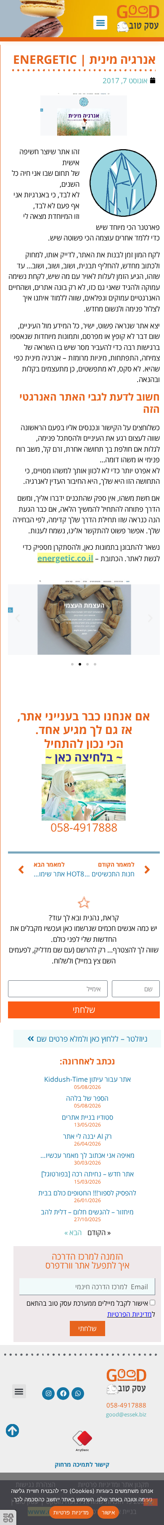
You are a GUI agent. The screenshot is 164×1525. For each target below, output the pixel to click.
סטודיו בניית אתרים (87, 1117)
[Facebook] (63, 1393)
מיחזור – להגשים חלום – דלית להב (87, 1212)
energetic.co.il (65, 558)
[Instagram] (48, 1393)
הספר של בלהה (87, 1098)
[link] (83, 906)
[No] (150, 1502)
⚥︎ (8, 1518)
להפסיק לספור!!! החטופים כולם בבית (87, 1193)
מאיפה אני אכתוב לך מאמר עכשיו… (87, 1155)
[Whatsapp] (77, 1393)
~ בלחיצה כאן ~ (83, 757)
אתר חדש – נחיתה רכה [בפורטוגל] (87, 1174)
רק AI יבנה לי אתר (87, 1136)
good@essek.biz (126, 1414)
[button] (100, 23)
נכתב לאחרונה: (87, 1061)
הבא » (73, 1232)
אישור (108, 1512)
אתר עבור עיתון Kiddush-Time (87, 1079)
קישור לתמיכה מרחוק (82, 1464)
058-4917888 (126, 1405)
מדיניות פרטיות (71, 1512)
